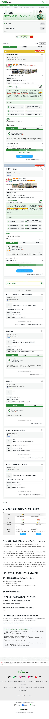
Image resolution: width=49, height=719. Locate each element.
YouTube (39, 676)
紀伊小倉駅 (17, 603)
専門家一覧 (44, 681)
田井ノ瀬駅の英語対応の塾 (18, 620)
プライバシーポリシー (13, 687)
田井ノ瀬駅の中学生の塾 (18, 618)
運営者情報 (24, 684)
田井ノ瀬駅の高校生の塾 (29, 618)
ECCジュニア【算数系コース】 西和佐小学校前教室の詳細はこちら (28, 324)
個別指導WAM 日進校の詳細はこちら (34, 274)
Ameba (18, 705)
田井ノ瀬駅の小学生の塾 (7, 618)
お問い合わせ (41, 687)
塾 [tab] (9, 47)
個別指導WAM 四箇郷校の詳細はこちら (34, 159)
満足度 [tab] (12, 128)
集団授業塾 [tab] (39, 47)
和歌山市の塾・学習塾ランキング (32, 7)
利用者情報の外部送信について (25, 687)
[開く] (42, 75)
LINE (16, 676)
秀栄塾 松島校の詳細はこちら (36, 374)
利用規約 (5, 687)
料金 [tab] (25, 128)
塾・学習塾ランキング (9, 7)
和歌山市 (4, 610)
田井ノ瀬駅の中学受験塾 (40, 618)
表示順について (6, 43)
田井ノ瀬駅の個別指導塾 (19, 623)
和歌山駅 (12, 603)
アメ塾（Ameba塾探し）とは (11, 681)
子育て (31, 676)
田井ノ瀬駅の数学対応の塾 (30, 620)
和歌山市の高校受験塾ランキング (32, 659)
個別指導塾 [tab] (24, 47)
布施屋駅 (8, 603)
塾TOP (3, 7)
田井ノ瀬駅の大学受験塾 (7, 620)
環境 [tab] (38, 128)
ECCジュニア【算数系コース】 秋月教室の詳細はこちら (30, 494)
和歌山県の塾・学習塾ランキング (19, 7)
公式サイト (23, 533)
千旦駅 (4, 603)
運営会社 (35, 687)
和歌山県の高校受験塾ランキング (19, 659)
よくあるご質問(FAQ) (23, 690)
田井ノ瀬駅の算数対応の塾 (8, 623)
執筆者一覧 (38, 681)
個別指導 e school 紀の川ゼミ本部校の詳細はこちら (31, 457)
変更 (43, 23)
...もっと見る (39, 139)
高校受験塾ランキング (9, 659)
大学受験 (24, 676)
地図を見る (10, 61)
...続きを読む (40, 125)
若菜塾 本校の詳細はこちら (36, 423)
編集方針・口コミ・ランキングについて (27, 681)
